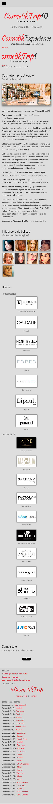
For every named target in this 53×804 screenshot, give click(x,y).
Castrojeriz (21, 785)
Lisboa (19, 755)
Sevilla (18, 714)
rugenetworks (21, 696)
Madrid (18, 708)
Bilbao (19, 767)
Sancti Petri (21, 727)
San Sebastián (21, 705)
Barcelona (20, 711)
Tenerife (20, 736)
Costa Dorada (22, 795)
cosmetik (33, 696)
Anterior (4, 65)
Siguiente (5, 47)
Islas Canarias (22, 782)
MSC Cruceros (23, 764)
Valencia (20, 773)
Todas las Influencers (11, 677)
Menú (26, 3)
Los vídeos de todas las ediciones (16, 680)
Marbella (20, 748)
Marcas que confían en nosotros (15, 674)
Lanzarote (20, 723)
